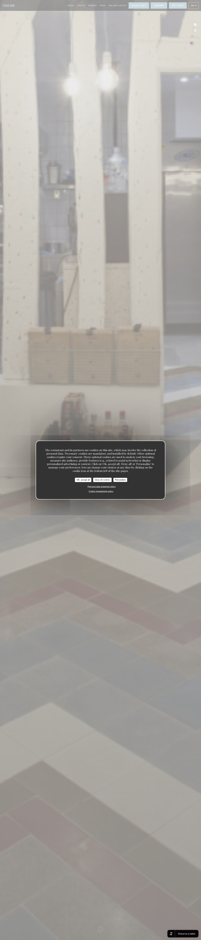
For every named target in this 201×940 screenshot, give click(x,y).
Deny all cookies (102, 480)
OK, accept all (83, 480)
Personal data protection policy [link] (102, 486)
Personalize (120, 480)
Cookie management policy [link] (101, 491)
